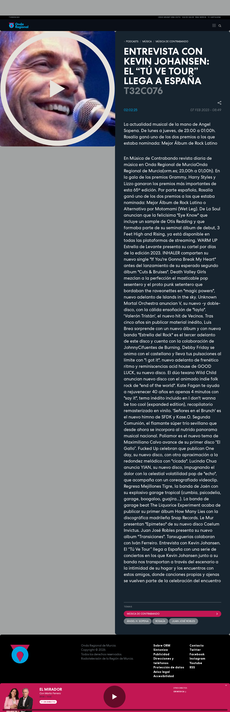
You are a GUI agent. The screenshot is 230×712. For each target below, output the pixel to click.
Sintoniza (160, 649)
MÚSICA (147, 41)
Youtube (196, 663)
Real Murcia (200, 17)
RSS (192, 667)
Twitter (195, 649)
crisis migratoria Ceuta (169, 17)
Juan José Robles (183, 621)
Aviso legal (161, 672)
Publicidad (161, 654)
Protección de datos (168, 667)
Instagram (197, 658)
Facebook (197, 654)
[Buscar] (218, 25)
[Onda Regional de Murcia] (18, 25)
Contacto (197, 645)
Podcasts (132, 41)
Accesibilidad (163, 676)
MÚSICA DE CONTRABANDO (172, 41)
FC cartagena (214, 17)
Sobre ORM (161, 645)
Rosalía (160, 621)
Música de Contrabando (143, 613)
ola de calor (188, 17)
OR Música (179, 691)
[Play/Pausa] (115, 697)
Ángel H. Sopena (137, 621)
